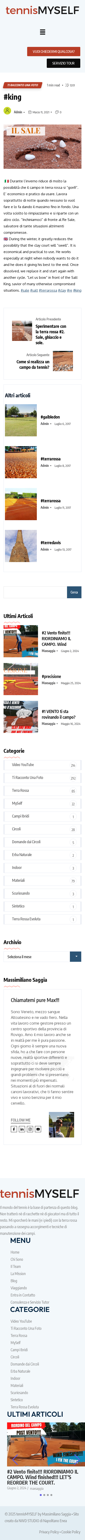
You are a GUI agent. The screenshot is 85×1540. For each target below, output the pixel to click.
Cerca (74, 592)
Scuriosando (21, 893)
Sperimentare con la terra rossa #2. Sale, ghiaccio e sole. (51, 334)
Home (15, 1252)
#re (69, 290)
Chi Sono (17, 1259)
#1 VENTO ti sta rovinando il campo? (59, 714)
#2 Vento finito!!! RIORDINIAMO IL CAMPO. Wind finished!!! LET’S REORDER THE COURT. (42, 1477)
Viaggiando (19, 1288)
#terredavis (51, 542)
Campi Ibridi (20, 816)
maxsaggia (48, 651)
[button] (42, 32)
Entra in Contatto (23, 1295)
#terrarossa (48, 290)
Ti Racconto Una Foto (22, 85)
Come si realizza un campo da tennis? (33, 364)
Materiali (18, 880)
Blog (14, 1280)
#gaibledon (50, 416)
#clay (62, 290)
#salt (34, 290)
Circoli (16, 829)
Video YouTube (23, 764)
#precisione (51, 676)
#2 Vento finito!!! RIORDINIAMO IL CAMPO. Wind (56, 638)
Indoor (17, 867)
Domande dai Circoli (26, 841)
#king (12, 96)
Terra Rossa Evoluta (26, 919)
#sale (25, 290)
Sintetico (18, 906)
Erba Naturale (22, 854)
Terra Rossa (20, 790)
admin (18, 112)
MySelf (17, 803)
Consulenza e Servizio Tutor (30, 1302)
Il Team (16, 1266)
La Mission (18, 1273)
